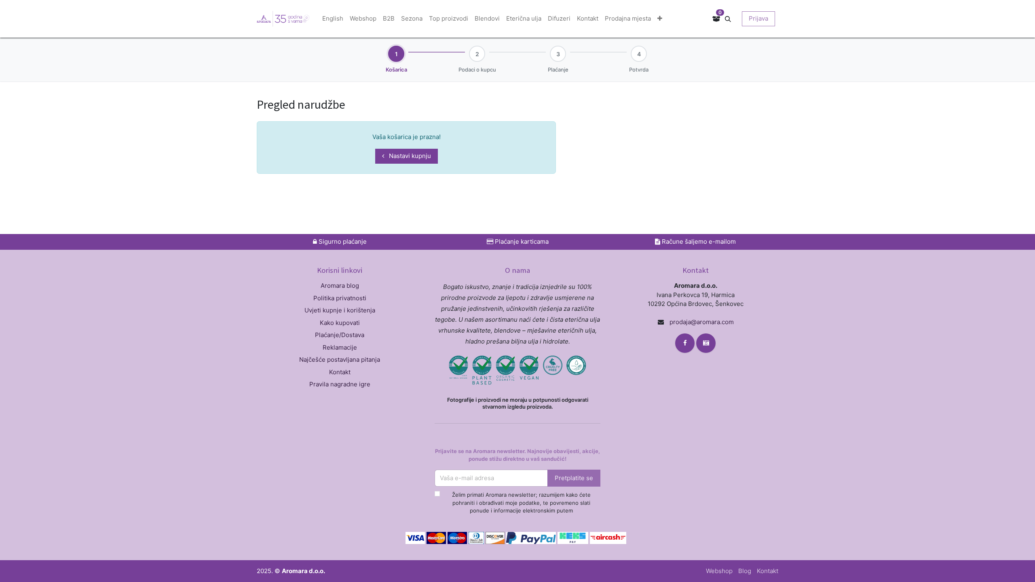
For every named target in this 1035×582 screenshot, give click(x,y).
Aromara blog (340, 285)
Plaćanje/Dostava (339, 335)
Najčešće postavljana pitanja (339, 359)
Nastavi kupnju (409, 156)
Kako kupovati (340, 323)
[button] (731, 18)
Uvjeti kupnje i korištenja (339, 310)
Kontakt (340, 372)
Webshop (719, 571)
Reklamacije (340, 347)
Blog (744, 571)
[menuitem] (332, 19)
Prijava (758, 18)
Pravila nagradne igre (339, 384)
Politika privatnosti (339, 298)
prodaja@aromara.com (702, 322)
